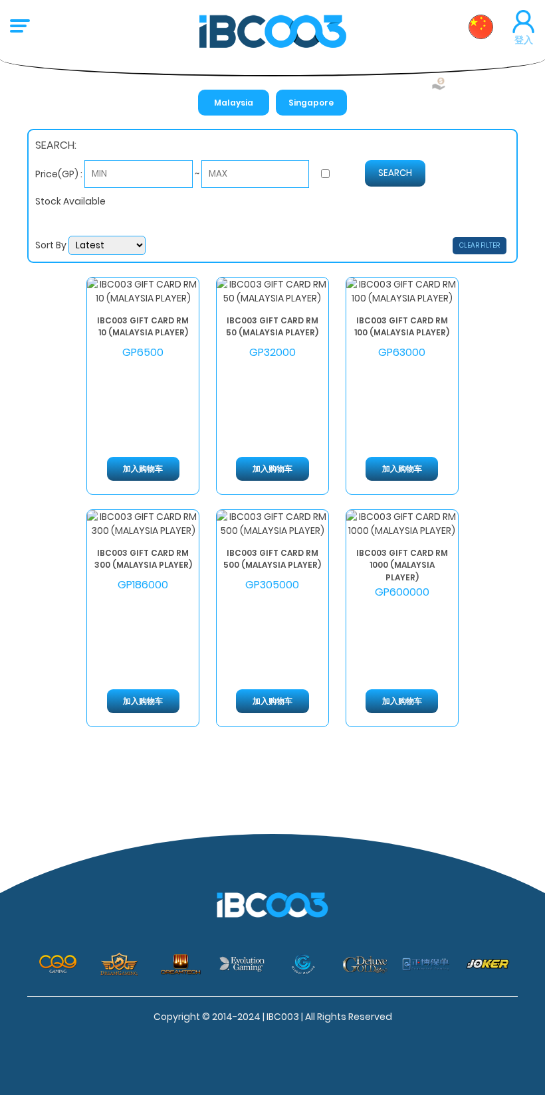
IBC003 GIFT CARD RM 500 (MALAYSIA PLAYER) (272, 558)
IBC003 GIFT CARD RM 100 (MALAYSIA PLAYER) (401, 326)
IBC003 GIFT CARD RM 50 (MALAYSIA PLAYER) (272, 326)
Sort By (51, 245)
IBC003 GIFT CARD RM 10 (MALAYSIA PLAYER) (143, 326)
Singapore (311, 102)
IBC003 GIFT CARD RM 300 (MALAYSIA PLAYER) (143, 558)
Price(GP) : (59, 173)
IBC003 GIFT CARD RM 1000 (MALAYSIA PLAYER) (402, 564)
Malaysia (233, 102)
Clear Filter (479, 245)
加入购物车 (143, 468)
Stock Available (70, 201)
